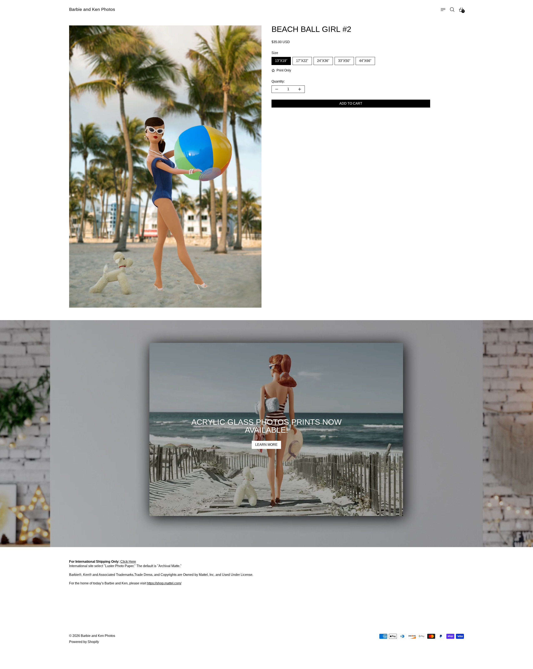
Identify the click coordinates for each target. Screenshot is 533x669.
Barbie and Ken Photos (98, 636)
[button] (452, 9)
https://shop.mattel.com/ (164, 583)
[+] (300, 89)
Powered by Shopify (84, 642)
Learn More (266, 444)
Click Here (128, 561)
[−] (276, 89)
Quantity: (278, 81)
